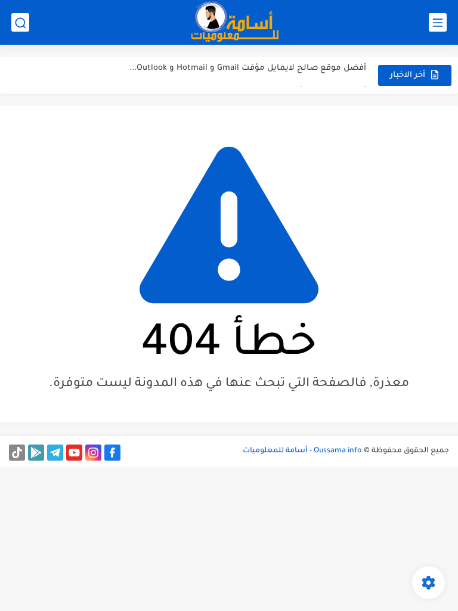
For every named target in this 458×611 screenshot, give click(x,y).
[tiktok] (17, 453)
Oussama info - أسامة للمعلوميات (302, 451)
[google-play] (36, 453)
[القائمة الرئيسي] (438, 22)
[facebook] (112, 453)
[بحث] (20, 22)
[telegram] (55, 453)
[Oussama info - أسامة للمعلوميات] (235, 22)
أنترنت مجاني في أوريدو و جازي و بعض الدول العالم (268, 80)
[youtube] (74, 453)
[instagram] (93, 453)
